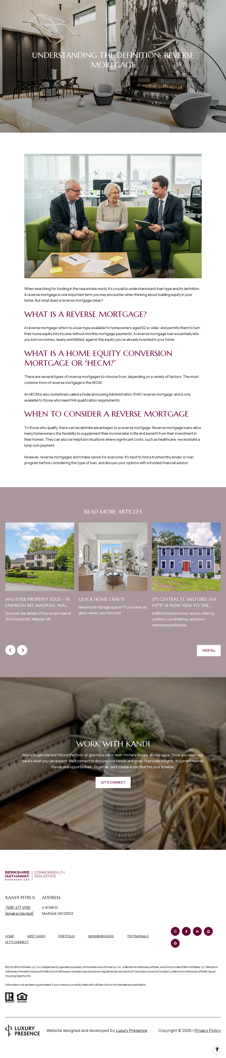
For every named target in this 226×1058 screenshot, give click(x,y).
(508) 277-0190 (17, 907)
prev (10, 650)
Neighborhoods (101, 936)
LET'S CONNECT (17, 942)
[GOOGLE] (175, 943)
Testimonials (138, 936)
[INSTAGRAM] (175, 931)
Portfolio (66, 936)
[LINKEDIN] (197, 931)
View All (208, 650)
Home (9, 936)
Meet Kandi (36, 936)
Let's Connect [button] (113, 782)
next (22, 650)
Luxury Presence (131, 1030)
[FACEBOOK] (186, 931)
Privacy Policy (207, 1030)
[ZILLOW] (208, 931)
